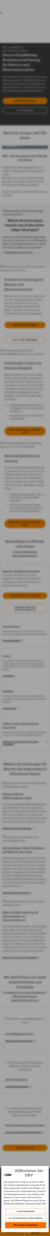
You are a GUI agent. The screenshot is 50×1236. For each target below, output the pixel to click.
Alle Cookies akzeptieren (26, 1225)
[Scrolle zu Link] (8, 1173)
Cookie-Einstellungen (25, 1211)
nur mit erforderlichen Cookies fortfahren (25, 1218)
